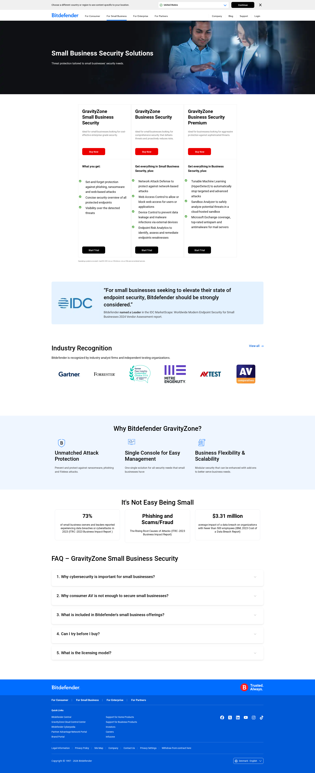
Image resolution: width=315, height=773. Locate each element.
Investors (110, 726)
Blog (231, 16)
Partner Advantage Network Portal (69, 731)
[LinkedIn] (238, 717)
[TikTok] (261, 717)
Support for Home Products (120, 717)
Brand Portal (58, 736)
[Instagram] (254, 717)
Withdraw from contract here (176, 748)
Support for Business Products (121, 721)
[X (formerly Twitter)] (230, 717)
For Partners (138, 700)
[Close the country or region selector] (260, 4)
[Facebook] (222, 717)
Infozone (110, 736)
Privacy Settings (148, 748)
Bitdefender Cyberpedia (63, 726)
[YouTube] (246, 717)
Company (113, 748)
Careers (110, 731)
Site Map (98, 748)
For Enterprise (115, 700)
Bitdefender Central (61, 717)
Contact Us (129, 748)
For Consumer (60, 700)
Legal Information (61, 748)
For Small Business (87, 700)
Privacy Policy (82, 748)
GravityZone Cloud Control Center (69, 721)
